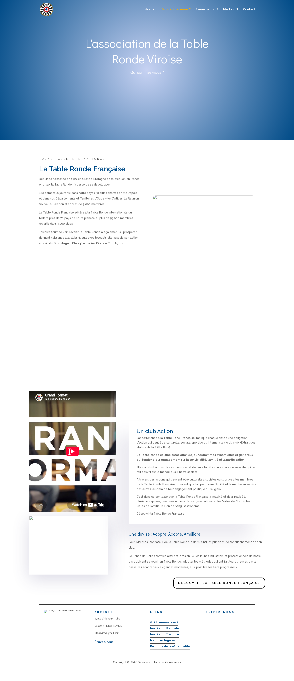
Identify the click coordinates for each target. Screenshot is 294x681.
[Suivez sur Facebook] (207, 618)
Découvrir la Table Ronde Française (219, 583)
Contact (249, 9)
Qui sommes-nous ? (176, 9)
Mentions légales (162, 640)
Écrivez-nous (104, 642)
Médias (228, 9)
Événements (205, 9)
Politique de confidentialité (170, 646)
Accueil (150, 9)
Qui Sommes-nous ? (164, 622)
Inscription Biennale (164, 628)
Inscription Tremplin (164, 634)
